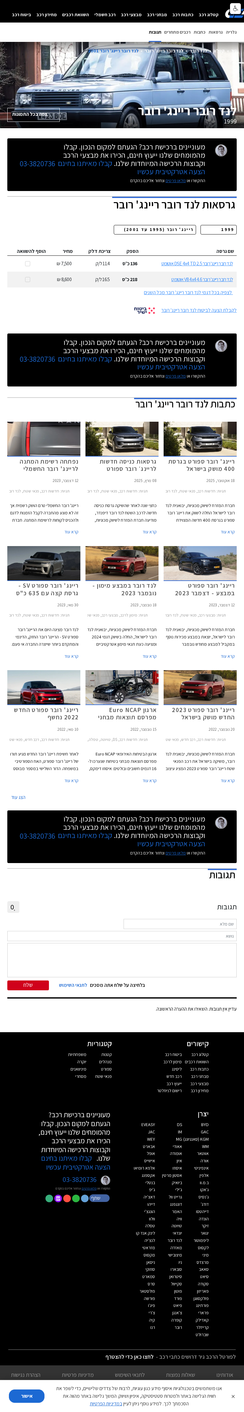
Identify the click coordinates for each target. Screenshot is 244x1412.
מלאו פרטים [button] (89, 1188)
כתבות (200, 32)
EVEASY (148, 1124)
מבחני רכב (157, 14)
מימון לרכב (172, 1062)
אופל (151, 1153)
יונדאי (177, 1233)
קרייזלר (202, 1327)
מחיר (68, 251)
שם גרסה (225, 251)
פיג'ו (151, 1305)
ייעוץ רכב (174, 1083)
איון (179, 1161)
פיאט (177, 1305)
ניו (180, 1262)
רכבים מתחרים (177, 32)
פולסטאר (147, 1291)
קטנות (106, 1054)
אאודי (177, 1146)
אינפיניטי (201, 1168)
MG (179, 1139)
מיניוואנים (78, 1069)
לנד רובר (198, 51)
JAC (151, 1132)
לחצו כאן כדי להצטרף (129, 1356)
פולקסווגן (201, 1298)
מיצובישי (175, 1255)
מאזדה (176, 1247)
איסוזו (177, 1168)
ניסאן (150, 1262)
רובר (178, 1327)
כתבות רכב (183, 14)
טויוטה (177, 1226)
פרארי (203, 1313)
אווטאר (203, 1153)
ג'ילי (178, 1189)
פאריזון (203, 1291)
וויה (179, 1219)
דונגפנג (176, 1204)
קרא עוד (228, 532)
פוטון (178, 1291)
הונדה (204, 1219)
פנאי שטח (103, 1076)
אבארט (149, 1146)
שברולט (202, 1334)
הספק (132, 251)
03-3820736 (37, 164)
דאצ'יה (149, 1197)
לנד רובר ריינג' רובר (164, 51)
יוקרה (81, 1062)
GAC (205, 1132)
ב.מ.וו (204, 1182)
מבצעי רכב (131, 14)
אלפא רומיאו (144, 1168)
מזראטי (148, 1247)
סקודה (203, 1284)
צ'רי (152, 1313)
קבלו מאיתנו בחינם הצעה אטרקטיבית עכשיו (75, 1162)
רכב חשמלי (105, 14)
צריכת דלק (99, 251)
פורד (178, 1298)
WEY (151, 1139)
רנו (152, 1327)
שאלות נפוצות (180, 1374)
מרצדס (203, 1262)
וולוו (152, 1219)
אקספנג (148, 1175)
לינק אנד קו (145, 1233)
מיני (205, 1255)
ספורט (106, 1069)
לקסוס (203, 1247)
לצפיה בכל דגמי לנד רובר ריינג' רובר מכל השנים (188, 292)
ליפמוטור (201, 1240)
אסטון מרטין (172, 1175)
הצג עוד (18, 797)
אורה (204, 1161)
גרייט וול (175, 1197)
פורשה (149, 1298)
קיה (152, 1320)
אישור (27, 1396)
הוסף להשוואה (31, 251)
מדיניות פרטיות (78, 1374)
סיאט (204, 1276)
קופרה (176, 1320)
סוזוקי (150, 1269)
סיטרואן (175, 1276)
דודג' (205, 1204)
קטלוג (219, 51)
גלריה (231, 32)
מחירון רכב (47, 14)
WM (205, 1146)
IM (180, 1132)
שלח (28, 984)
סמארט (148, 1276)
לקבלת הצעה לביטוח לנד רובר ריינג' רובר (199, 310)
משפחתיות (77, 1054)
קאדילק (202, 1320)
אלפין (204, 1175)
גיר (234, 51)
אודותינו (224, 1374)
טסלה (150, 1226)
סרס (151, 1284)
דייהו (151, 1204)
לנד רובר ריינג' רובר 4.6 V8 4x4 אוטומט (202, 279)
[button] (100, 1198)
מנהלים (105, 1062)
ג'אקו (204, 1189)
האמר (177, 1211)
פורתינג (202, 1305)
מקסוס (149, 1255)
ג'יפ (152, 1189)
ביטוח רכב (21, 14)
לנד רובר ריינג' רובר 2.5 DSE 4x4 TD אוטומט (197, 263)
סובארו (176, 1269)
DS (179, 1124)
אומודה (176, 1153)
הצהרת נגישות (25, 1374)
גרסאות (216, 32)
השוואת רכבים (75, 14)
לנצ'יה (150, 1240)
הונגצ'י (149, 1211)
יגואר (204, 1233)
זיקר (205, 1226)
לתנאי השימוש (130, 1374)
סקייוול (176, 1284)
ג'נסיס (204, 1197)
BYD (205, 1124)
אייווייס (149, 1161)
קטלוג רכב (209, 14)
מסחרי (80, 1076)
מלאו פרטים (176, 180)
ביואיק (177, 1182)
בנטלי (150, 1182)
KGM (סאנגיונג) (196, 1139)
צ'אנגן (177, 1313)
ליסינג (177, 1069)
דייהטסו (202, 1211)
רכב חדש (174, 1076)
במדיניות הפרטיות (106, 1403)
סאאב (204, 1269)
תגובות (155, 32)
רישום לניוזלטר (169, 1090)
